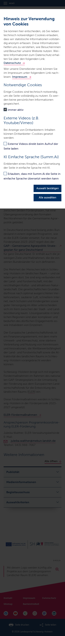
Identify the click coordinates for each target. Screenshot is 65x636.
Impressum (19, 76)
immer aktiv (15, 109)
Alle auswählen (47, 197)
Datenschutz (12, 63)
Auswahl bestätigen (47, 188)
